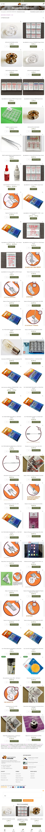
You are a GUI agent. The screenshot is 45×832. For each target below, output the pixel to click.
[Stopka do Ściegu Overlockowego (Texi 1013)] (11, 289)
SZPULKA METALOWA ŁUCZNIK (12, 70)
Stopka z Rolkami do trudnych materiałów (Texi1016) (33, 475)
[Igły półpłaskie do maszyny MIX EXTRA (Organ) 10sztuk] (33, 143)
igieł (26, 744)
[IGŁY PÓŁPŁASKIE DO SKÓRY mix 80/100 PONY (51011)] (33, 405)
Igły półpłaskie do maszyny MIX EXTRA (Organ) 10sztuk (33, 155)
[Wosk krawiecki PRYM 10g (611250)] (33, 666)
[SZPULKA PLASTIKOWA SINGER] (33, 58)
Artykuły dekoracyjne (32, 766)
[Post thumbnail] (25, 758)
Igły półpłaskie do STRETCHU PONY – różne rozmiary (12, 242)
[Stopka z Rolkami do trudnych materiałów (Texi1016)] (33, 463)
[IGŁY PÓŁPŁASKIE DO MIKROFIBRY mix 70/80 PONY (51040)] (11, 520)
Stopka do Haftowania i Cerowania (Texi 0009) (33, 329)
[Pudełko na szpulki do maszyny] (11, 115)
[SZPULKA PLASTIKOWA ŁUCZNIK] (11, 30)
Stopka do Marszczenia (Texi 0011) (33, 271)
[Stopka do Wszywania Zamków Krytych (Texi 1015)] (33, 520)
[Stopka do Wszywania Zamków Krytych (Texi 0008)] (33, 289)
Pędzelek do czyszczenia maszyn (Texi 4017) (33, 446)
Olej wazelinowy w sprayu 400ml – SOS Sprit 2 (11, 678)
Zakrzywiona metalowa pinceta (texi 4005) (11, 475)
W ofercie (23, 746)
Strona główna (3, 11)
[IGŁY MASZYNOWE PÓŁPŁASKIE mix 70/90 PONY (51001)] (11, 405)
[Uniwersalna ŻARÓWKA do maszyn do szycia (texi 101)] (11, 347)
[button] (14, 46)
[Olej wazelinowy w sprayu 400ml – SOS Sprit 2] (11, 666)
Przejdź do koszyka (28, 800)
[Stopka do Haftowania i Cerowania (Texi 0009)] (33, 318)
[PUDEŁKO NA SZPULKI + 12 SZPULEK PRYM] (33, 347)
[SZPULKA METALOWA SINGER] (33, 115)
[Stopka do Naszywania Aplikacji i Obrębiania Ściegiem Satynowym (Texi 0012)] (33, 579)
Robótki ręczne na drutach (33, 757)
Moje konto (32, 773)
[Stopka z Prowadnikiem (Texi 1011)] (11, 579)
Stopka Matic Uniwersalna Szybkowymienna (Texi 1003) (11, 561)
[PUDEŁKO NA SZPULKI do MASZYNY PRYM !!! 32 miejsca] (33, 549)
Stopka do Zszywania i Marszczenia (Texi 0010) (33, 503)
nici (37, 744)
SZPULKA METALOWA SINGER (33, 127)
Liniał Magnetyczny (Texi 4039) (11, 706)
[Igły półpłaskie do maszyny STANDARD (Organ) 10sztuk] (33, 30)
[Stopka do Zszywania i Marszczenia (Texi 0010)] (33, 492)
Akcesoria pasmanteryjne (33, 762)
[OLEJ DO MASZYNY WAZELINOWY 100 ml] (11, 173)
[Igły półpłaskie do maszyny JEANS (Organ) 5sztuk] (33, 87)
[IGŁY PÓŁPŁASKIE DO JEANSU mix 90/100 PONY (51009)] (11, 318)
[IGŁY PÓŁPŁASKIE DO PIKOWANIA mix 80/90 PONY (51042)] (11, 637)
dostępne (9, 746)
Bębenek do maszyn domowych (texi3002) (33, 735)
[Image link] (8, 757)
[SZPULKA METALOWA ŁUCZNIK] (11, 58)
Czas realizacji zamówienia (5, 773)
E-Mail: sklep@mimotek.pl (7, 768)
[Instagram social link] (23, 1)
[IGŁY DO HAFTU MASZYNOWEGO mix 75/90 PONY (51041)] (33, 637)
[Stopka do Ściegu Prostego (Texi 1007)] (11, 492)
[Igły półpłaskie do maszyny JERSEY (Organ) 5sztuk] (33, 173)
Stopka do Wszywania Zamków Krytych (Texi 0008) (33, 301)
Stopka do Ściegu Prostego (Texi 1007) (11, 503)
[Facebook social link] (21, 1)
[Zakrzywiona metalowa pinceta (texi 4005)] (11, 463)
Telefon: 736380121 (6, 766)
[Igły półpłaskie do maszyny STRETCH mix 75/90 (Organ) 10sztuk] (33, 230)
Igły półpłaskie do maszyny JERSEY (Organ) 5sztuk (33, 184)
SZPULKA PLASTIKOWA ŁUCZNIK (11, 42)
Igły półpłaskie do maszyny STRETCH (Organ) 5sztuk (11, 98)
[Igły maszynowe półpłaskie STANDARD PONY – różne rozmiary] (11, 375)
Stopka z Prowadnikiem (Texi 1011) (11, 590)
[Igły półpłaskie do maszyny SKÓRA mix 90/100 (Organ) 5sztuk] (11, 260)
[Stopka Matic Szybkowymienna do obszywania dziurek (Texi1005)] (33, 694)
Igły (9, 745)
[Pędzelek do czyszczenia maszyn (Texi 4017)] (33, 434)
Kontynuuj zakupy (17, 800)
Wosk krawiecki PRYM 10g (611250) (33, 678)
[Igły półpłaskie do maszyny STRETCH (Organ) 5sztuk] (11, 87)
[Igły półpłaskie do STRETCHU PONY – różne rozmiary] (11, 230)
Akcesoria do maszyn (4, 744)
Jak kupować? (18, 773)
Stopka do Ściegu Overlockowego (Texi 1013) (11, 301)
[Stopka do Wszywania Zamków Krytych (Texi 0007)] (33, 608)
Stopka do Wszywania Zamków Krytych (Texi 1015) (33, 532)
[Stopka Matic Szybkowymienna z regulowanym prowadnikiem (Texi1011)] (11, 724)
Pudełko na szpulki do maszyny (11, 127)
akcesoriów (41, 744)
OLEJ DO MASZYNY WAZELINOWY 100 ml (11, 184)
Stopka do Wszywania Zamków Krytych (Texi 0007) (33, 620)
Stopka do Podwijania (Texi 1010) (11, 213)
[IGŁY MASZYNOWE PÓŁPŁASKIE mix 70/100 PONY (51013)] (33, 375)
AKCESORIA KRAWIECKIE (11, 11)
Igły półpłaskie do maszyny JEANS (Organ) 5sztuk (33, 98)
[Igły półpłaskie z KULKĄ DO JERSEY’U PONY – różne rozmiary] (33, 201)
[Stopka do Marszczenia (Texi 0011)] (33, 260)
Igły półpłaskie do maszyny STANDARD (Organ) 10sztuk (33, 42)
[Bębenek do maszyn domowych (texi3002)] (33, 724)
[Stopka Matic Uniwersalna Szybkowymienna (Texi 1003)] (11, 549)
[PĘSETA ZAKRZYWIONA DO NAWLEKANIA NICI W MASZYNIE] (11, 143)
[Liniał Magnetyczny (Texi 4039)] (11, 694)
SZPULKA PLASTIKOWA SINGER (33, 70)
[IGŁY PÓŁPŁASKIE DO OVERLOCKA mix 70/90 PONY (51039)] (11, 434)
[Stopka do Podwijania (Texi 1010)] (11, 201)
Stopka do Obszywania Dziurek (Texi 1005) (12, 620)
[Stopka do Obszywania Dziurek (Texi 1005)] (11, 608)
